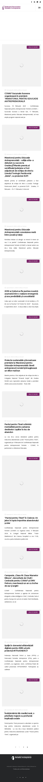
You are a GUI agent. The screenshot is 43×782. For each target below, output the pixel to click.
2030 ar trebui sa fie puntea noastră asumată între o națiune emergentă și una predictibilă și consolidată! (21, 294)
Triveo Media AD (31, 766)
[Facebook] (31, 2)
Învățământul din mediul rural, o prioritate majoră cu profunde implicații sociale (19, 716)
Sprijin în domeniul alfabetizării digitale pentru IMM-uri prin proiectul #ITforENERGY (18, 648)
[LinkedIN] (37, 2)
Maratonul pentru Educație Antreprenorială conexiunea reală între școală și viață (20, 232)
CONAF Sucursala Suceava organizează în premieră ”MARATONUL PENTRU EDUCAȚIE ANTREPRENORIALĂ (21, 97)
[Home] (21, 756)
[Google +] (34, 2)
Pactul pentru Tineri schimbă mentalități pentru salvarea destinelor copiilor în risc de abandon (17, 428)
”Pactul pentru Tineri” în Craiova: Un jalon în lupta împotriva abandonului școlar (21, 520)
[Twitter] (40, 2)
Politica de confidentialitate (21, 769)
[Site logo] (11, 7)
